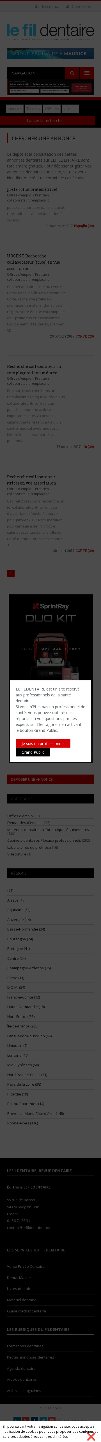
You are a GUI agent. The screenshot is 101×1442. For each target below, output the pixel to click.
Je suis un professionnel (43, 743)
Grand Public (33, 752)
